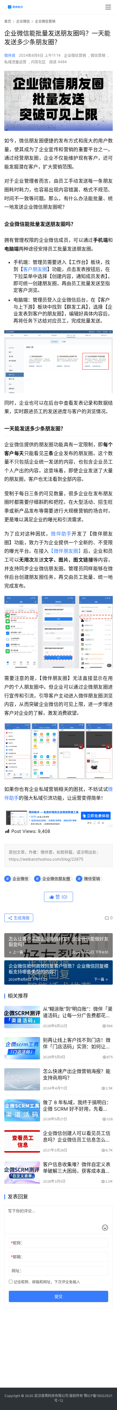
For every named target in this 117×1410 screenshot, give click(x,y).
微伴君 (9, 55)
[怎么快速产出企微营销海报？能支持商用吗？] (22, 1079)
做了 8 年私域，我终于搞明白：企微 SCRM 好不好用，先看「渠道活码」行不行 (77, 1106)
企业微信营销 (75, 55)
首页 (7, 21)
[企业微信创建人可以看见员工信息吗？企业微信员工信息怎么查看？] (22, 1141)
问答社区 (38, 61)
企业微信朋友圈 (56, 878)
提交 (58, 1296)
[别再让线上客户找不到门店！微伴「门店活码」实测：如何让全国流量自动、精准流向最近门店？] (22, 1048)
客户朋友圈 (35, 269)
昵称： (18, 1242)
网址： (18, 1270)
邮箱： (18, 1256)
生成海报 (21, 917)
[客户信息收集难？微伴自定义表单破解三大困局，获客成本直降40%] (22, 1172)
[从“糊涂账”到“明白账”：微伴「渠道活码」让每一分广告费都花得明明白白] (22, 1017)
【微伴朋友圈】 (66, 551)
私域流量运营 (15, 61)
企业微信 (20, 878)
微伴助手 (61, 534)
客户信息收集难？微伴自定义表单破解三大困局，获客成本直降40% (76, 1168)
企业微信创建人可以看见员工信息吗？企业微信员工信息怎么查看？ (76, 1136)
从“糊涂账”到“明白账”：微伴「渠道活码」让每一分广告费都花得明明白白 (77, 1012)
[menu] (108, 7)
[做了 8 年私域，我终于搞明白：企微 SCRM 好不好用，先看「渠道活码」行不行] (22, 1110)
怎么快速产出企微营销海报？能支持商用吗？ (76, 1074)
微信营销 (98, 55)
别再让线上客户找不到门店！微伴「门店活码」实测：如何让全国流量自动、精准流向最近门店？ (76, 1043)
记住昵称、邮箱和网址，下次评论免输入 (46, 1281)
